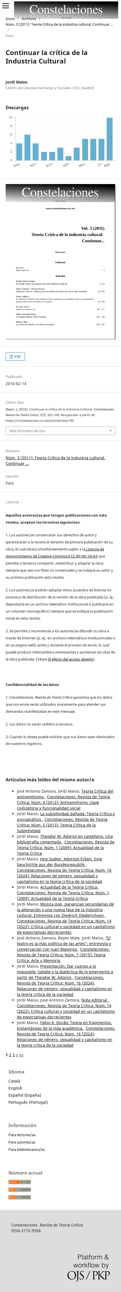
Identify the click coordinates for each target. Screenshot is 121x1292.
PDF (17, 356)
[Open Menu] (5, 5)
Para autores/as (21, 1142)
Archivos (29, 18)
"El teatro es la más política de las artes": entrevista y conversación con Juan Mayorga (64, 943)
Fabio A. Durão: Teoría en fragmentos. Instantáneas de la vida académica (64, 1025)
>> (21, 1054)
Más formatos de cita (27, 430)
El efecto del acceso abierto (70, 659)
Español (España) (24, 1095)
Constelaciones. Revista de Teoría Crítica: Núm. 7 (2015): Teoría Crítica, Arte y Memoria (63, 954)
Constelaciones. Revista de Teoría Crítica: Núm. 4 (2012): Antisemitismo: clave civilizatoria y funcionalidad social (63, 802)
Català (14, 1081)
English (15, 1088)
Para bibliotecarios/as (26, 1149)
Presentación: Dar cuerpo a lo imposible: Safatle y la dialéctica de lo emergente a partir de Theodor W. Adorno (65, 971)
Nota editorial (94, 1000)
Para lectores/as (21, 1134)
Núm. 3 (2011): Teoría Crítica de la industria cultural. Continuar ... (59, 24)
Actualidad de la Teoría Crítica (69, 887)
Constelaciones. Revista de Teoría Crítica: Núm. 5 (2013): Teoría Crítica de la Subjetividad (62, 825)
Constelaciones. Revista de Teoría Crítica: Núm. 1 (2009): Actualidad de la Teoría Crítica (66, 847)
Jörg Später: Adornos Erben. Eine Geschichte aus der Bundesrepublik (59, 861)
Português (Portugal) (28, 1102)
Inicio (10, 18)
